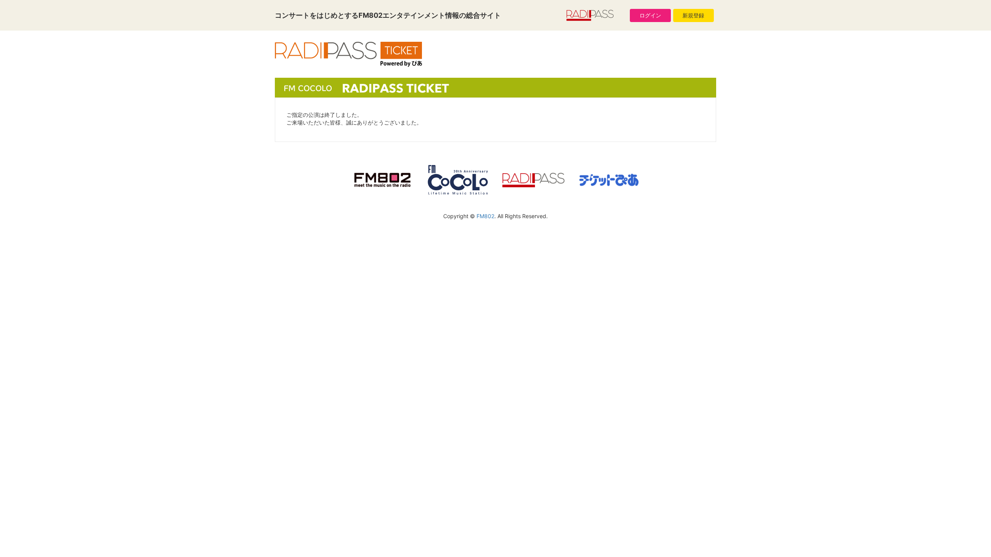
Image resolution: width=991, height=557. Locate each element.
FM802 (485, 216)
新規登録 (693, 15)
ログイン (650, 15)
